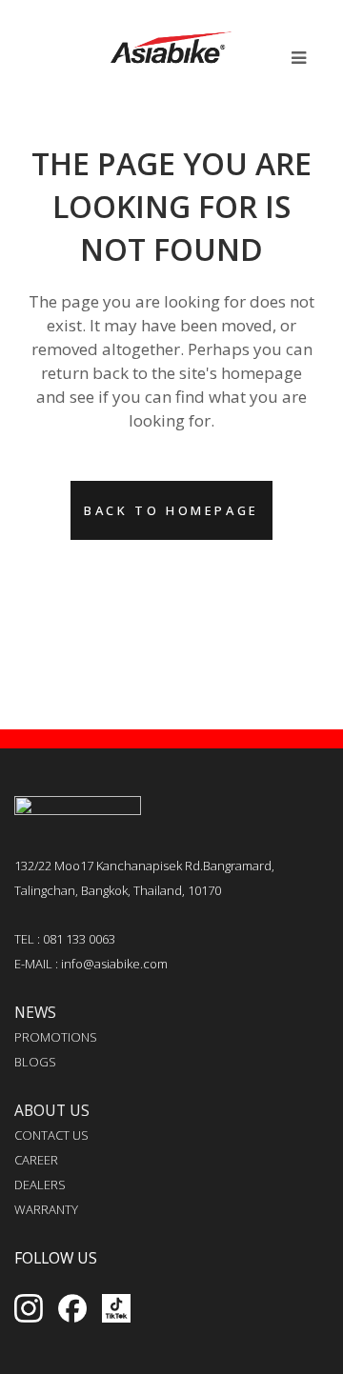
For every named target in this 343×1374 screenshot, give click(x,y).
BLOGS (35, 1061)
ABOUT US (52, 1110)
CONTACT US (51, 1135)
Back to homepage (171, 510)
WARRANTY (46, 1209)
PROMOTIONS (55, 1036)
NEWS (35, 1012)
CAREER (36, 1159)
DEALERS (40, 1184)
